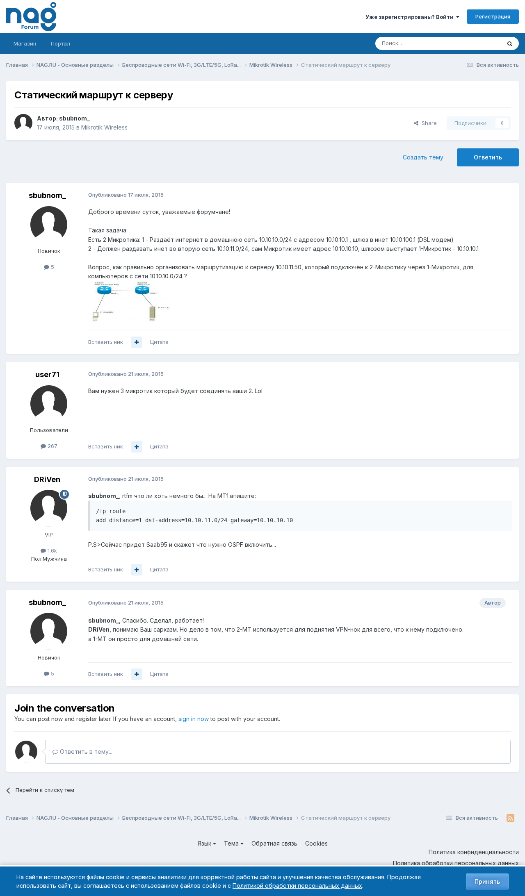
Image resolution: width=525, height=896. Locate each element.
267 (51, 446)
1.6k (51, 550)
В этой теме (475, 43)
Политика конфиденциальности (474, 851)
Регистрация (492, 16)
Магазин (25, 43)
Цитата (159, 342)
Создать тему (423, 157)
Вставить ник (105, 342)
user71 (47, 374)
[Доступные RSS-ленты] (510, 818)
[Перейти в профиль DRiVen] (48, 508)
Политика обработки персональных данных (456, 863)
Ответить (488, 157)
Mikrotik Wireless (104, 127)
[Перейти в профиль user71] (48, 403)
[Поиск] (510, 43)
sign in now (193, 718)
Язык (205, 843)
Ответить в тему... (85, 751)
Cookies (316, 843)
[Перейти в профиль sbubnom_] (23, 123)
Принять (487, 881)
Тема (232, 843)
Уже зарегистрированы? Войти (410, 17)
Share (427, 123)
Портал (60, 43)
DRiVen (47, 479)
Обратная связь (274, 843)
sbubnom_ (74, 118)
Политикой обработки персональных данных (297, 885)
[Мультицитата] (136, 342)
